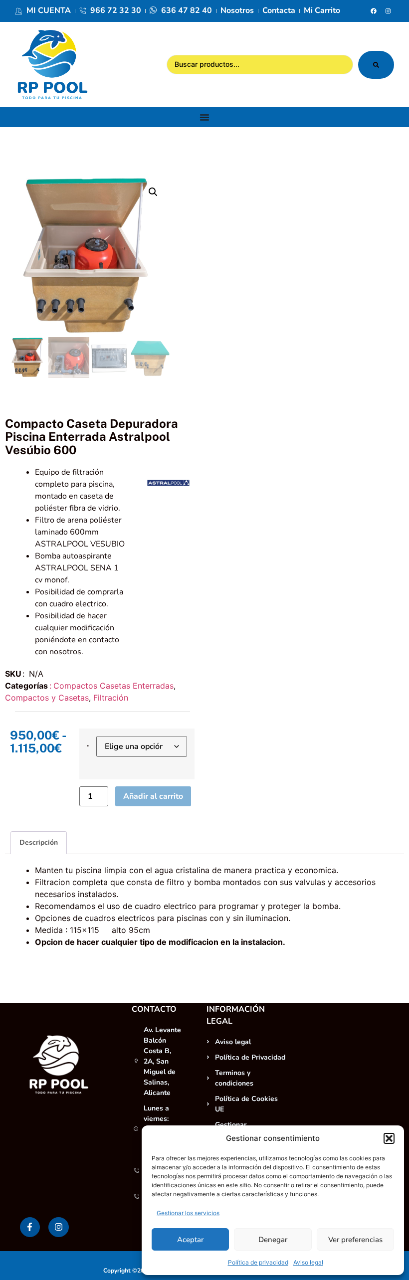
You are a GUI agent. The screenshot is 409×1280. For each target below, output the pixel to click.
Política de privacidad (258, 1262)
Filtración (110, 698)
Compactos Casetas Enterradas (113, 686)
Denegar (272, 1240)
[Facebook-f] (30, 1227)
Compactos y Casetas (47, 698)
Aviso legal (308, 1262)
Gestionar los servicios (188, 1213)
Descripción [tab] (38, 842)
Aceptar (190, 1240)
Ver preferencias (355, 1240)
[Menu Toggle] (204, 117)
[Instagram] (388, 11)
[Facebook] (374, 11)
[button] (389, 1138)
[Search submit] (376, 65)
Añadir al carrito (153, 796)
